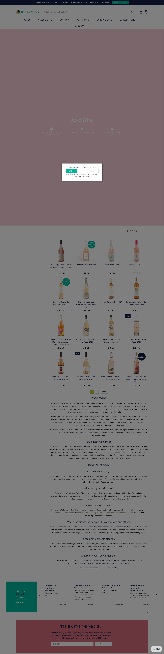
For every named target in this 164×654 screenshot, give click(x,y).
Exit (92, 171)
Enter (71, 171)
